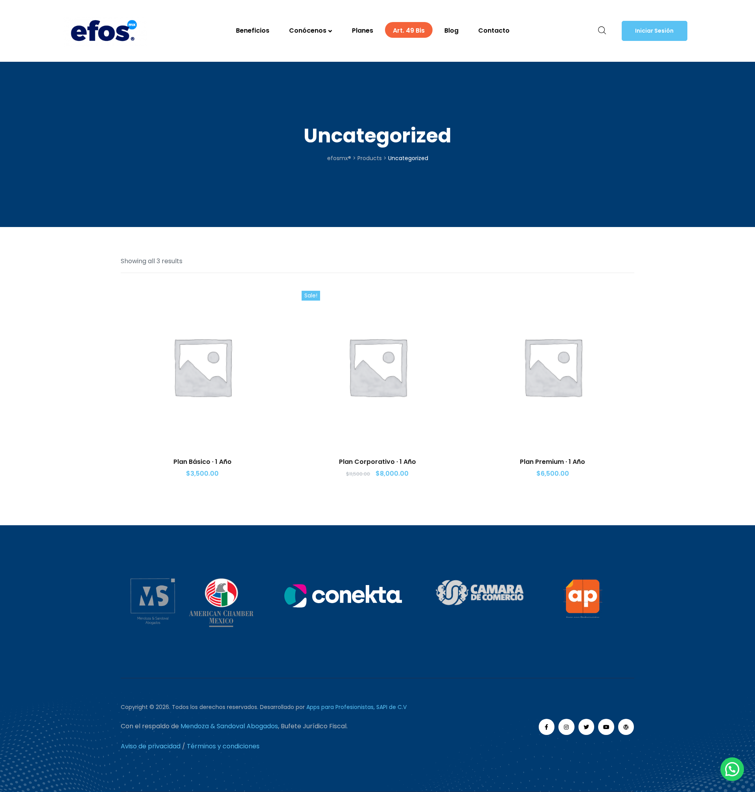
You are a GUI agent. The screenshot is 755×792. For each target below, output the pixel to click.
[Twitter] (586, 727)
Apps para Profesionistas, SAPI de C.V (356, 707)
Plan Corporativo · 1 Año (377, 461)
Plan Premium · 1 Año (552, 461)
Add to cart (202, 426)
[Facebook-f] (547, 727)
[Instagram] (566, 727)
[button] (654, 31)
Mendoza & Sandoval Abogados (229, 726)
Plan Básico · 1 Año (202, 461)
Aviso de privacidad (150, 746)
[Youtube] (606, 727)
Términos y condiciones (223, 746)
